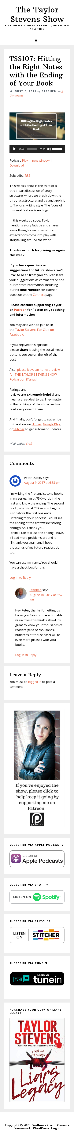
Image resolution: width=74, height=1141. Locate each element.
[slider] (57, 148)
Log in (56, 1128)
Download (16, 165)
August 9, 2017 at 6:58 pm (42, 483)
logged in (34, 682)
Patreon (20, 310)
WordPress (41, 1128)
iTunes (37, 424)
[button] (37, 40)
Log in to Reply (20, 577)
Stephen (36, 590)
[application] (37, 149)
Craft (29, 443)
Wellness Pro (42, 1125)
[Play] (14, 149)
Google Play (51, 424)
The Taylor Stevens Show (37, 14)
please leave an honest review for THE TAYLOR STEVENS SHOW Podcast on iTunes (34, 374)
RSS (27, 175)
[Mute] (49, 149)
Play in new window (36, 160)
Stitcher (18, 429)
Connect (39, 295)
